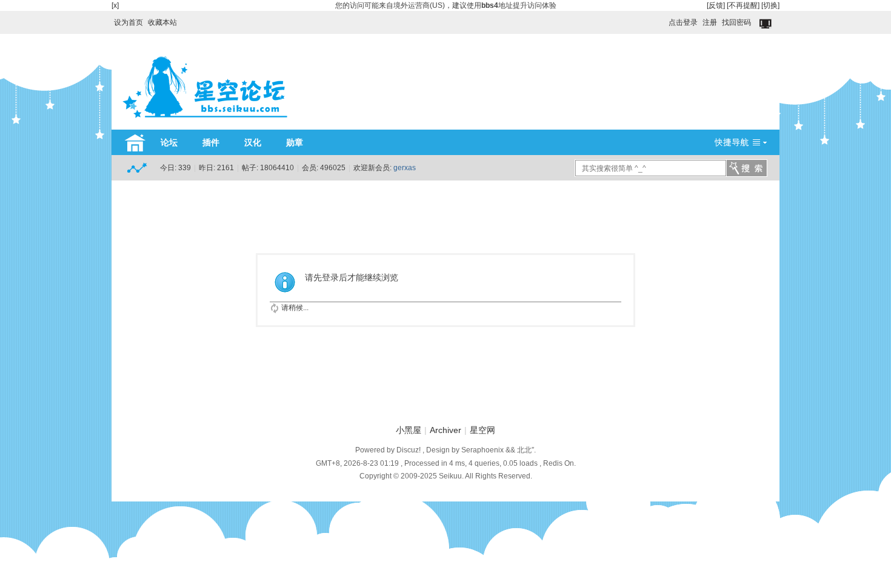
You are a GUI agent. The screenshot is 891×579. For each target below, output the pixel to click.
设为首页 (128, 22)
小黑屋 (408, 430)
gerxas (404, 168)
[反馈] (716, 5)
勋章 (294, 142)
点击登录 (683, 22)
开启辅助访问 (663, 19)
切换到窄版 (766, 24)
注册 (709, 22)
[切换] (770, 5)
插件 (210, 142)
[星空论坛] (205, 122)
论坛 (169, 142)
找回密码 (736, 22)
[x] (115, 5)
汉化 (252, 142)
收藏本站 (162, 22)
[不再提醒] (743, 5)
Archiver (445, 430)
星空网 (482, 430)
